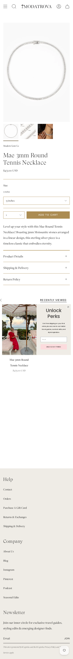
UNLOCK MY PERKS (53, 347)
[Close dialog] (68, 307)
